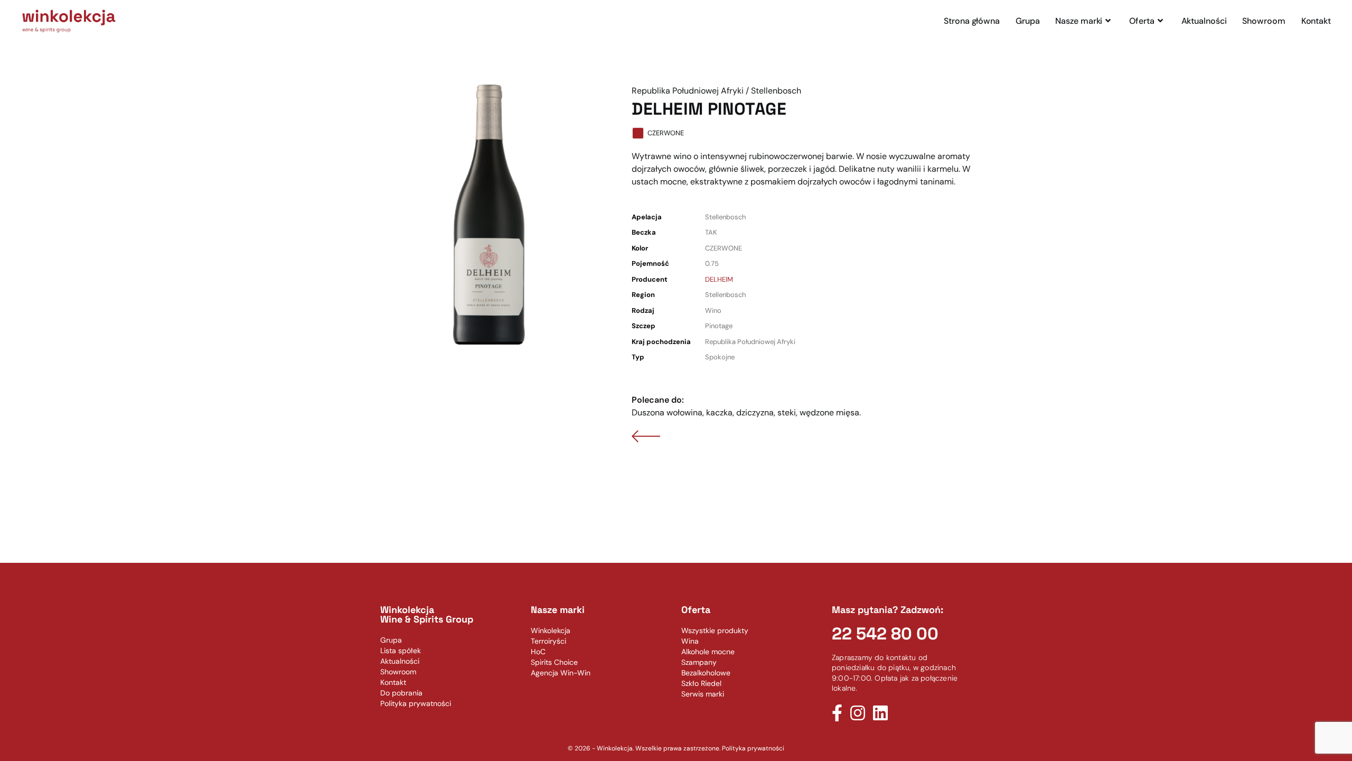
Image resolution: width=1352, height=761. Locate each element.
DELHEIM (719, 279)
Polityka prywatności (753, 748)
